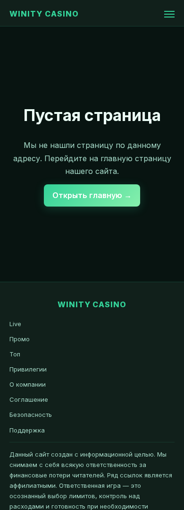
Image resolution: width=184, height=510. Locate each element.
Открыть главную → (92, 195)
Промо (19, 339)
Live (15, 324)
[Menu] (169, 14)
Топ (14, 354)
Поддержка (27, 430)
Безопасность (30, 414)
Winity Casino (43, 13)
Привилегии (28, 369)
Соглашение (28, 399)
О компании (27, 384)
